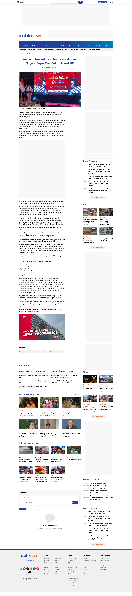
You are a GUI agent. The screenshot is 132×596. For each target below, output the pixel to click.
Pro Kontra (81, 46)
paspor (37, 352)
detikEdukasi (47, 560)
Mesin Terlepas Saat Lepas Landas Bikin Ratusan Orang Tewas (99, 165)
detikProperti (47, 576)
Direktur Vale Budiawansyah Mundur (74, 458)
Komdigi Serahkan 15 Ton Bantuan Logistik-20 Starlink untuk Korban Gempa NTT (57, 480)
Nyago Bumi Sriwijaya (63, 49)
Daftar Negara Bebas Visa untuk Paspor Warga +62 (32, 381)
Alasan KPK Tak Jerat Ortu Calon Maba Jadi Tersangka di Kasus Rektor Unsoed (100, 171)
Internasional (45, 46)
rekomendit (71, 582)
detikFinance (47, 562)
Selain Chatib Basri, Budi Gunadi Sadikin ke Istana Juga (33, 376)
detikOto (46, 573)
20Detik (57, 569)
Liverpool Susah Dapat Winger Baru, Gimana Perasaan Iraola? (57, 459)
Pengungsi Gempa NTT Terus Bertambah (106, 239)
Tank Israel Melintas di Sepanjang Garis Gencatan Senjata (89, 240)
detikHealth (58, 562)
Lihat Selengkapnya (97, 197)
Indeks (107, 46)
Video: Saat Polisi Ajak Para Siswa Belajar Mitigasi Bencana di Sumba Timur (106, 408)
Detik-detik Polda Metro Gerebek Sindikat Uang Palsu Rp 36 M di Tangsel (99, 183)
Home (21, 46)
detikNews (22, 53)
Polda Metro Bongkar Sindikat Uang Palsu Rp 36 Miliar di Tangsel (100, 177)
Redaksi (86, 558)
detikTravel (58, 558)
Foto (96, 46)
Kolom (65, 46)
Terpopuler (31, 49)
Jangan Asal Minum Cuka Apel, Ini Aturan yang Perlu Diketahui (41, 479)
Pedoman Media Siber (90, 560)
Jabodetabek (35, 46)
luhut (43, 352)
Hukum (53, 46)
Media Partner (87, 567)
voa (32, 352)
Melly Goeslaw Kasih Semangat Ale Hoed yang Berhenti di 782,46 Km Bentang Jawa (26, 460)
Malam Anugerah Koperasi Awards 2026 (90, 387)
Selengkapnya (76, 394)
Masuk (111, 2)
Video (101, 46)
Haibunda (102, 562)
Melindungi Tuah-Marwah (79, 49)
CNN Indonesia (104, 558)
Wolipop (57, 565)
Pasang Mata (71, 560)
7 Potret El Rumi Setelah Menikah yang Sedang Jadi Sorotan (48, 434)
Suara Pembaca (49, 49)
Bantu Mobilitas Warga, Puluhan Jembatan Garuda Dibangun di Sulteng (90, 222)
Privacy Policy (87, 571)
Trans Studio (71, 571)
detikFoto (57, 571)
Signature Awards (72, 567)
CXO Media (103, 569)
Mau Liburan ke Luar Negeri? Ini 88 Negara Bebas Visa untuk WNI (33, 387)
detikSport (46, 569)
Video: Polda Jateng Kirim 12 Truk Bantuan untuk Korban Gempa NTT (106, 389)
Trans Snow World (72, 569)
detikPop (57, 576)
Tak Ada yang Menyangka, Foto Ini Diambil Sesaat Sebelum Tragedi (71, 413)
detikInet (46, 565)
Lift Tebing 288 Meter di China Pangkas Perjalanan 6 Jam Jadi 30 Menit (28, 434)
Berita (27, 46)
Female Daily (103, 567)
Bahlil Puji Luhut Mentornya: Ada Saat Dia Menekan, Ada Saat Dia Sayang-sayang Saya (32, 370)
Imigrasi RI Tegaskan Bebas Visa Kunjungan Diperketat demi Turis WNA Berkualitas (64, 370)
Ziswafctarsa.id (72, 576)
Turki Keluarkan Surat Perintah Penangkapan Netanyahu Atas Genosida (98, 190)
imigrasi (21, 352)
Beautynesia (103, 565)
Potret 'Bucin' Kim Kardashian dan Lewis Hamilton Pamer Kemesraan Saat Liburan (28, 413)
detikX (59, 46)
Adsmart (23, 49)
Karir (85, 562)
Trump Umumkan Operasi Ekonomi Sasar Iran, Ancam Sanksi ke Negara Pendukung (101, 497)
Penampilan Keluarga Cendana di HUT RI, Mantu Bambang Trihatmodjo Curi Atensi (49, 413)
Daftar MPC (102, 2)
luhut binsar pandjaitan (54, 352)
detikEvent (70, 565)
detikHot (46, 567)
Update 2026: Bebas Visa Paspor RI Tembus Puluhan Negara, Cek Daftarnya (64, 381)
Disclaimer (87, 573)
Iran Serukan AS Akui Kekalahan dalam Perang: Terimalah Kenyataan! (100, 490)
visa (28, 352)
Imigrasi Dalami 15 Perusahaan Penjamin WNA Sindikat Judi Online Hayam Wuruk (64, 376)
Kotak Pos (87, 565)
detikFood (57, 560)
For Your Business (72, 580)
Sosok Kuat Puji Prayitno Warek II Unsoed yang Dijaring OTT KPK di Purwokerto (71, 434)
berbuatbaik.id (72, 558)
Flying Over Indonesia (73, 578)
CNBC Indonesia (104, 560)
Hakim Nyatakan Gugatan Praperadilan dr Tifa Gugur (99, 484)
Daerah (38, 49)
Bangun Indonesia (94, 49)
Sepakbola (46, 571)
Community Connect (73, 585)
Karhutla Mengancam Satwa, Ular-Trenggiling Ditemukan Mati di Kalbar (41, 460)
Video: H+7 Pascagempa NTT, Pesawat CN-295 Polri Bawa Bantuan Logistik (90, 408)
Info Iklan (86, 569)
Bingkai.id (70, 573)
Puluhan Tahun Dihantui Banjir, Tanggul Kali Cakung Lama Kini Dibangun (105, 222)
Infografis (90, 46)
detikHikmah (58, 573)
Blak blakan (72, 46)
